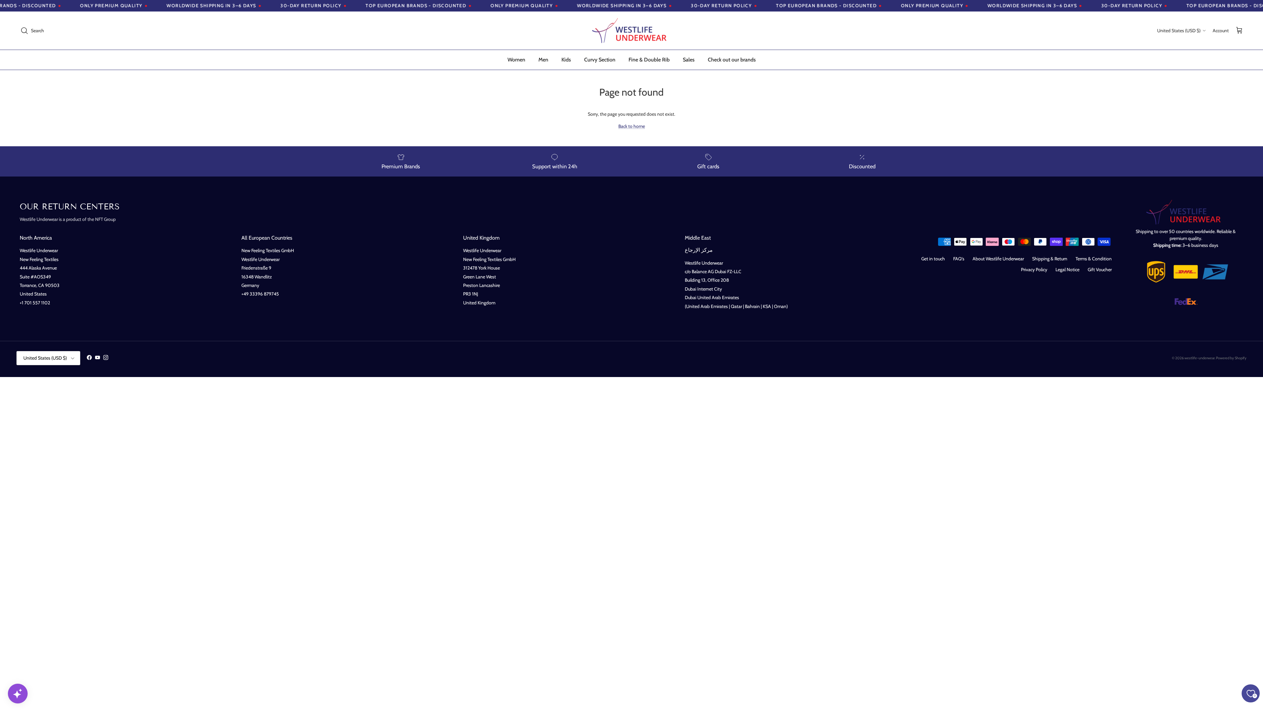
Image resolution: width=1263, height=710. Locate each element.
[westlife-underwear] (631, 30)
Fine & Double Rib (649, 60)
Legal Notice (1067, 269)
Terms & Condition (1094, 259)
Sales (689, 60)
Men (543, 60)
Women (516, 60)
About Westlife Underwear (998, 259)
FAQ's (958, 259)
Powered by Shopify (1231, 358)
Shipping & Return (1049, 259)
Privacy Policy (1034, 269)
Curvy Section (599, 60)
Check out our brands (732, 60)
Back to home (631, 126)
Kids (566, 60)
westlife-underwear (1199, 358)
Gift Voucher (1100, 269)
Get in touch (933, 259)
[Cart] (1239, 30)
